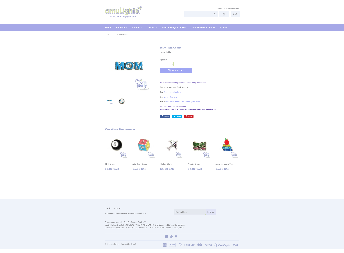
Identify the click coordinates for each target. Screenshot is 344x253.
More (223, 27)
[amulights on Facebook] (166, 237)
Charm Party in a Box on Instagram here (183, 101)
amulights (115, 244)
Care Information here (172, 92)
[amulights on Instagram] (176, 237)
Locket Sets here (170, 97)
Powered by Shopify (129, 244)
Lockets (151, 27)
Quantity (163, 59)
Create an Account (232, 8)
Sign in (220, 8)
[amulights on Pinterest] (171, 237)
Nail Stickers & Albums (203, 27)
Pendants (120, 27)
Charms (136, 27)
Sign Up (210, 212)
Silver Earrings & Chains (174, 27)
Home (108, 27)
